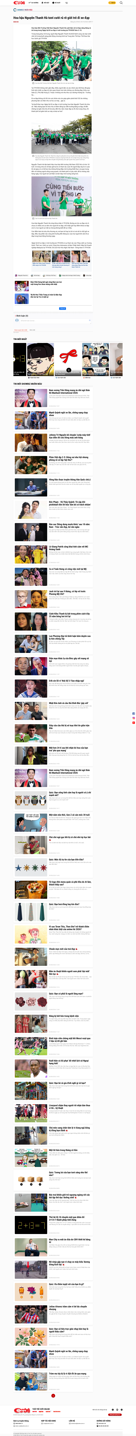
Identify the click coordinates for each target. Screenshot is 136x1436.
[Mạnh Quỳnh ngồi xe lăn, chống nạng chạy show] (31, 424)
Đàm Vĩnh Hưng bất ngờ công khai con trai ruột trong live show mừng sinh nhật (46, 283)
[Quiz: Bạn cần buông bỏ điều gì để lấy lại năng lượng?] (68, 363)
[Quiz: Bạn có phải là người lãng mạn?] (31, 1005)
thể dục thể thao (51, 275)
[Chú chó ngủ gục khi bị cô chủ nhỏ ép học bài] (31, 849)
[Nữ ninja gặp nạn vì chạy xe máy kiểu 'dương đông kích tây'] (31, 1273)
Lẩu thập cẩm (61, 381)
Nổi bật (46, 3)
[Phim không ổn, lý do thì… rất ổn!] (95, 363)
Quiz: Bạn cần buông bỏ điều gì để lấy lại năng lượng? (67, 377)
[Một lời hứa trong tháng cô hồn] (31, 1161)
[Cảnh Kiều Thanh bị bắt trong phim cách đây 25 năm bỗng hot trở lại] (31, 625)
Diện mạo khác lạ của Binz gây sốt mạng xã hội (69, 663)
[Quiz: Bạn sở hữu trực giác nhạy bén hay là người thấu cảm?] (31, 1340)
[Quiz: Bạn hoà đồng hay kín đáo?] (31, 916)
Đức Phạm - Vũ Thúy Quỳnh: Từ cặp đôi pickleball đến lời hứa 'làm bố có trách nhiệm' (70, 507)
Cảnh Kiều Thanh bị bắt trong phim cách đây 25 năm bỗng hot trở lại (69, 618)
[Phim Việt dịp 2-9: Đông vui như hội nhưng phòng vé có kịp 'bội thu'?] (31, 469)
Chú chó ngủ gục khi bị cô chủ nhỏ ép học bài (70, 841)
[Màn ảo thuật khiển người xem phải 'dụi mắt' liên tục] (31, 983)
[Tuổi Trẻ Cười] (122, 1413)
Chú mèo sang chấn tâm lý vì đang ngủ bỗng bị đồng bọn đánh (69, 1132)
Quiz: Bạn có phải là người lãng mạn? (66, 997)
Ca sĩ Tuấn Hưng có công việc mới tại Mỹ (68, 572)
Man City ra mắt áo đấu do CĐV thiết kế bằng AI (69, 1244)
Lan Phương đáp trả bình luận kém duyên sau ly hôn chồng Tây (70, 641)
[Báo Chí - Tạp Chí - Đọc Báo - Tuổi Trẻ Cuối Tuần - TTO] (41, 1415)
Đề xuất (57, 3)
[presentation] (13, 363)
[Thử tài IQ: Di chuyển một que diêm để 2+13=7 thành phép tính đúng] (31, 1228)
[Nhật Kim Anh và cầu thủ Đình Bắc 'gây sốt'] (31, 714)
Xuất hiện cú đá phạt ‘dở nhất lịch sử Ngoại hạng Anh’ (69, 1065)
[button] (66, 3)
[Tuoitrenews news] (56, 1415)
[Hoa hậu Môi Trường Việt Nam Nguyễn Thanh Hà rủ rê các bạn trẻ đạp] (61, 41)
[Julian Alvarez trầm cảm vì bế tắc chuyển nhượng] (31, 1318)
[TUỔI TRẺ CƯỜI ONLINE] (22, 1414)
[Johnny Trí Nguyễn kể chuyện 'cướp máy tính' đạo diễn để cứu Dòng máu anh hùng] (31, 446)
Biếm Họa (87, 381)
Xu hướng (34, 3)
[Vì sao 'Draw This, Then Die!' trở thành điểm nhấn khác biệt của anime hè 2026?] (31, 938)
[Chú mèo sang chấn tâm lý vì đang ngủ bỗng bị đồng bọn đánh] (31, 1139)
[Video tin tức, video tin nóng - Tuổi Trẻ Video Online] (49, 1415)
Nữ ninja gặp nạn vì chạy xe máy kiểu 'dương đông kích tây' (69, 1267)
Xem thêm (53, 1399)
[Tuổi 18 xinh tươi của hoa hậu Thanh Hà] (61, 177)
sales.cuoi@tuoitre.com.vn (22, 1429)
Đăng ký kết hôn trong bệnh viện (64, 1019)
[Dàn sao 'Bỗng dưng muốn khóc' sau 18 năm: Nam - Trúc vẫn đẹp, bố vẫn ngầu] (31, 536)
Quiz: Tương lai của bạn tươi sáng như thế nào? (68, 1177)
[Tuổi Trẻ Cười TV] (117, 1413)
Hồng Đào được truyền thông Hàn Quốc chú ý (69, 483)
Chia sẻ (62, 308)
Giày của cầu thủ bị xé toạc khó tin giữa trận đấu (69, 730)
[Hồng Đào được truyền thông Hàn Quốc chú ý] (31, 491)
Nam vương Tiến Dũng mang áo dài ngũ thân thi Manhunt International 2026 (69, 395)
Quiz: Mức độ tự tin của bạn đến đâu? (66, 863)
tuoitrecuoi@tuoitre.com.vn (77, 1427)
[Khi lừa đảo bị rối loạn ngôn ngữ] (40, 363)
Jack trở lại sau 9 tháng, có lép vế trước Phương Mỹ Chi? (67, 596)
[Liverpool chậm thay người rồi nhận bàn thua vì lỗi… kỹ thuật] (31, 1117)
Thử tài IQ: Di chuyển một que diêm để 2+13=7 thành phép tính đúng (66, 1222)
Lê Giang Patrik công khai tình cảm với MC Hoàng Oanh (68, 551)
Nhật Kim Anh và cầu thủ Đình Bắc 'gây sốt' (68, 706)
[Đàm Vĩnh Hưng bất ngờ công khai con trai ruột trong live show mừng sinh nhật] (22, 286)
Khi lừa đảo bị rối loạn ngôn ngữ (38, 378)
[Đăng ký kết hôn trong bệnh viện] (31, 1027)
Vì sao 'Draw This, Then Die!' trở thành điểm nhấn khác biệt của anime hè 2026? (69, 931)
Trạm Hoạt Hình (34, 381)
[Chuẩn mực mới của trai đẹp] (31, 960)
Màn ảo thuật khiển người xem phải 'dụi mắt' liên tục (69, 976)
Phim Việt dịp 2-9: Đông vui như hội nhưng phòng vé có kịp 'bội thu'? (68, 462)
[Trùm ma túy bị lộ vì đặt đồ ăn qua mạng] (31, 1385)
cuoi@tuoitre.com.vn (48, 1427)
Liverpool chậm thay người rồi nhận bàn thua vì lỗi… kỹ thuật (69, 1110)
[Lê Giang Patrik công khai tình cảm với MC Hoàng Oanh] (31, 558)
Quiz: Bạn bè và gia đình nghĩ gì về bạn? (67, 1086)
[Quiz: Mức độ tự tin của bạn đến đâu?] (31, 871)
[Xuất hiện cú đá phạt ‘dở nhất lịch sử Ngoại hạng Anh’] (31, 1072)
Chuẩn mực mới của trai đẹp (62, 952)
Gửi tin (113, 2)
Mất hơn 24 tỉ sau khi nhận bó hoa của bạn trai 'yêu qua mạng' (68, 752)
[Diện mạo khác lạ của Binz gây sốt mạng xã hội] (31, 670)
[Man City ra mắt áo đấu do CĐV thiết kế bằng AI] (31, 1251)
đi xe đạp (37, 275)
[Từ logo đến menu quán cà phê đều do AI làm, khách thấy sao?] (31, 893)
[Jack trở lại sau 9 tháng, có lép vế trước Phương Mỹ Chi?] (31, 603)
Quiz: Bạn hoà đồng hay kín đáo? (64, 908)
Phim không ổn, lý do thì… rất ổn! (93, 378)
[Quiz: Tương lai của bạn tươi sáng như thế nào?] (31, 1184)
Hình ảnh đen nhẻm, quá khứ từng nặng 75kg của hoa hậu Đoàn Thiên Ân (80, 265)
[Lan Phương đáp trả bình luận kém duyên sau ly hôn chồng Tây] (31, 647)
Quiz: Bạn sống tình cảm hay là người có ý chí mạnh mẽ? (70, 797)
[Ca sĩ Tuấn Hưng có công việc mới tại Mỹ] (31, 580)
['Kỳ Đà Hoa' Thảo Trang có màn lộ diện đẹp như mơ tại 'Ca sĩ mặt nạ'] (22, 299)
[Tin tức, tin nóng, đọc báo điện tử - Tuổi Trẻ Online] (35, 1415)
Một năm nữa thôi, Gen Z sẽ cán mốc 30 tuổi (69, 818)
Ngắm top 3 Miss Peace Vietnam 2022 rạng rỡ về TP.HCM (41, 264)
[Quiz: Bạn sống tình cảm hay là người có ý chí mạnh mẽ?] (31, 804)
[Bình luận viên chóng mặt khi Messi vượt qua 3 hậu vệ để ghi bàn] (31, 1050)
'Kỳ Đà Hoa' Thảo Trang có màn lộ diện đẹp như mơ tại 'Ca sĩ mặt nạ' (46, 296)
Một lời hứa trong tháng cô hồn (63, 1153)
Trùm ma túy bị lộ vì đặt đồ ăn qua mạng (67, 1377)
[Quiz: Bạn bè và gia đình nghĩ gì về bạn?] (31, 1094)
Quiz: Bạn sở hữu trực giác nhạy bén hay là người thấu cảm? (68, 1334)
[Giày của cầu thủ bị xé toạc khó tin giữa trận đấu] (31, 737)
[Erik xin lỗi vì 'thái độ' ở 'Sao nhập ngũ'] (31, 692)
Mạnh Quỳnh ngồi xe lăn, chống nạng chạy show (68, 417)
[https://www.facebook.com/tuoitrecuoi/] (113, 1413)
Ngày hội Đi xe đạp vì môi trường (71, 275)
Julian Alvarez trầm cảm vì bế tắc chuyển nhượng (68, 1311)
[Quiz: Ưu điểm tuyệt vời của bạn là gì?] (31, 1296)
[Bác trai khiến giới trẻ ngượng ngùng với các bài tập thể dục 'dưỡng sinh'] (31, 1206)
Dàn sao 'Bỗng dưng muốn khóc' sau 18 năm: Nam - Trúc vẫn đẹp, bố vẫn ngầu (69, 529)
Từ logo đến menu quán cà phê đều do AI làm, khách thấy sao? (70, 887)
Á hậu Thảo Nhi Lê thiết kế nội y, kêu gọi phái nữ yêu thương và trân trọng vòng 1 (61, 265)
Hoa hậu (89, 275)
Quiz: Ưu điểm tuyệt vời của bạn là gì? (66, 1288)
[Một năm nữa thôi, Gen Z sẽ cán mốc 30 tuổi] (31, 826)
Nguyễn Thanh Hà (23, 275)
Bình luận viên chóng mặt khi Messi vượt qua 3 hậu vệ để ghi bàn (69, 1043)
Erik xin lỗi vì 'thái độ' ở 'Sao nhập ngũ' (66, 684)
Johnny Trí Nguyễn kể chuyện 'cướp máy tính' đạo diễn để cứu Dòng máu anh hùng (69, 440)
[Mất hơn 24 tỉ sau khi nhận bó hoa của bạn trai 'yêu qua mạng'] (31, 759)
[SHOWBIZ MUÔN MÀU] (68, 11)
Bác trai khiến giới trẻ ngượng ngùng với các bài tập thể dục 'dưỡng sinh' (69, 1199)
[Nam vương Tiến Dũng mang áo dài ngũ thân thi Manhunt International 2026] (31, 402)
